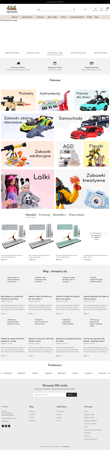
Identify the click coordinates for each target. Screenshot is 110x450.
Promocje (32, 411)
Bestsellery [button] (59, 215)
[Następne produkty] (105, 233)
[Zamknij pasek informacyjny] (108, 2)
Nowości (31, 417)
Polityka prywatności (90, 424)
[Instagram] (6, 426)
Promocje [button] (44, 215)
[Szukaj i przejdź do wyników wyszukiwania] (74, 9)
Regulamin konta (89, 417)
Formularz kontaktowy (90, 439)
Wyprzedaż (32, 421)
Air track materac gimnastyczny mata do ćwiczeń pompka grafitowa (11, 256)
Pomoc (59, 421)
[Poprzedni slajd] (4, 35)
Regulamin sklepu (89, 414)
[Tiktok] (9, 426)
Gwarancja (87, 436)
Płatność (59, 414)
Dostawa (59, 417)
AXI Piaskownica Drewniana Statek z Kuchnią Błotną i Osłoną (95, 256)
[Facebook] (3, 426)
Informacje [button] (88, 406)
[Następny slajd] (106, 35)
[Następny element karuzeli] (108, 373)
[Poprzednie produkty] (4, 233)
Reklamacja (87, 433)
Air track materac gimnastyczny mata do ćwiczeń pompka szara (39, 256)
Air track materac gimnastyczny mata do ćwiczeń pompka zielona (66, 256)
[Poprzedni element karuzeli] (2, 373)
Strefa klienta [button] (62, 406)
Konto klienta (60, 411)
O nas (86, 411)
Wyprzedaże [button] (76, 215)
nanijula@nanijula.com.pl (9, 418)
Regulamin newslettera (90, 421)
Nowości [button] (31, 215)
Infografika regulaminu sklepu (93, 430)
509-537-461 (5, 421)
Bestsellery (32, 414)
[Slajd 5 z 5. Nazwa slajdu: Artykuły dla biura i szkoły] (55, 35)
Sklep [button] (31, 406)
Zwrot (85, 427)
